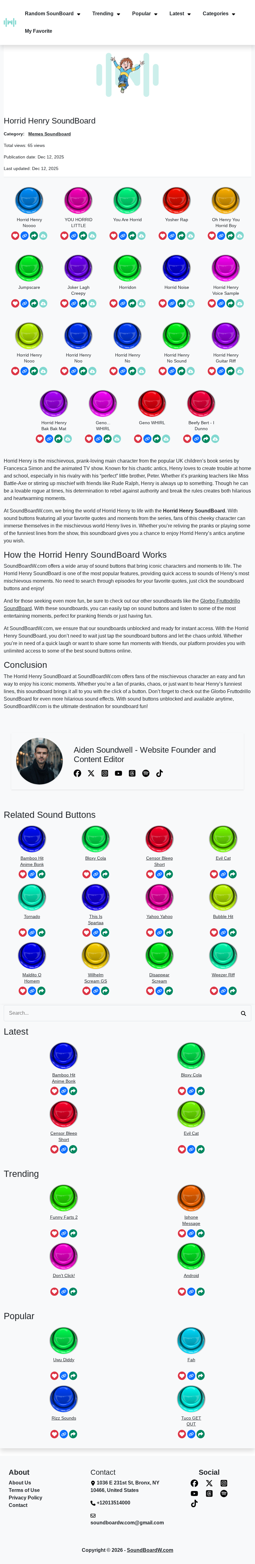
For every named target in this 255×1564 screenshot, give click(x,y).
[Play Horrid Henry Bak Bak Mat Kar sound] (53, 403)
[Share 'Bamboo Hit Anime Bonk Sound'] (41, 874)
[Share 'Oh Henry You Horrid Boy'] (230, 235)
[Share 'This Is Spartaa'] (105, 932)
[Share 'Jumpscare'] (34, 303)
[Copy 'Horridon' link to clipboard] (123, 303)
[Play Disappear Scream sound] (159, 955)
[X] (91, 772)
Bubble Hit (223, 916)
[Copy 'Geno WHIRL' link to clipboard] (147, 439)
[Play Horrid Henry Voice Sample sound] (225, 268)
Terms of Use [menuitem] (24, 1490)
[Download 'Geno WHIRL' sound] (166, 439)
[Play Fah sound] (191, 1340)
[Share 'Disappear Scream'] (169, 991)
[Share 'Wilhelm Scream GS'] (105, 991)
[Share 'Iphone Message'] (201, 1233)
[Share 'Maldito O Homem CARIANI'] (41, 991)
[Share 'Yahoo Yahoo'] (169, 932)
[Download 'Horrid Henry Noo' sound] (92, 371)
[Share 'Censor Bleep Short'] (169, 874)
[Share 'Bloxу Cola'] (105, 874)
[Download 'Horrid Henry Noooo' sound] (43, 235)
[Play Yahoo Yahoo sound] (159, 897)
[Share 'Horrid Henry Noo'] (83, 371)
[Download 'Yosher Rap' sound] (191, 235)
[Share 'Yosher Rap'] (181, 235)
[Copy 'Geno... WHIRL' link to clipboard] (98, 439)
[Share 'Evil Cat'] (233, 874)
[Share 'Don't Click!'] (73, 1292)
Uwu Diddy (63, 1359)
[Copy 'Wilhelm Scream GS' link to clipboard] (96, 991)
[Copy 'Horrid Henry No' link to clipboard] (123, 371)
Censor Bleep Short (159, 861)
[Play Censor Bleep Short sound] (159, 839)
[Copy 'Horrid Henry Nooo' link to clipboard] (25, 371)
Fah (191, 1359)
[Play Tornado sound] (32, 897)
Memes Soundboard (49, 133)
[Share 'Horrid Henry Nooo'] (34, 371)
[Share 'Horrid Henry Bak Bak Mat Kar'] (58, 439)
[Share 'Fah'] (201, 1376)
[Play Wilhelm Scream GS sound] (95, 955)
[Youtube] (119, 772)
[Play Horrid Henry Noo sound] (78, 336)
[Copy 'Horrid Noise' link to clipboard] (172, 303)
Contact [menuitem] (18, 1505)
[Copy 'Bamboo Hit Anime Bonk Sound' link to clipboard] (32, 874)
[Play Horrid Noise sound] (176, 268)
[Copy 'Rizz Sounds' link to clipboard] (64, 1434)
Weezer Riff (223, 974)
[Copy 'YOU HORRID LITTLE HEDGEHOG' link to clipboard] (74, 235)
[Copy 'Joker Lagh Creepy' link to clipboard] (74, 303)
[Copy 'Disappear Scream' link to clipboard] (159, 991)
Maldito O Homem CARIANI (31, 978)
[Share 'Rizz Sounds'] (73, 1434)
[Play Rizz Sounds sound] (63, 1399)
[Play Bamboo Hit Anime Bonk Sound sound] (32, 839)
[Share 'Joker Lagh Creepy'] (83, 303)
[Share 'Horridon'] (132, 303)
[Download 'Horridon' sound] (141, 303)
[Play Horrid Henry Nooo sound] (29, 336)
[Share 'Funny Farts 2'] (73, 1233)
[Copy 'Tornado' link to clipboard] (32, 932)
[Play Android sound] (191, 1256)
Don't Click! (64, 1275)
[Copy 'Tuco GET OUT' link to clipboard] (191, 1434)
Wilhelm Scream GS (95, 978)
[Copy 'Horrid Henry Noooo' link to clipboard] (25, 235)
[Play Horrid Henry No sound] (127, 336)
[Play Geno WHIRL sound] (152, 403)
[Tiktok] (159, 772)
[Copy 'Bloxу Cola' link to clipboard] (96, 874)
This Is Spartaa (96, 919)
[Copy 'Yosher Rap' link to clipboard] (172, 235)
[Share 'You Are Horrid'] (132, 235)
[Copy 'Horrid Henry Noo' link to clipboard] (74, 371)
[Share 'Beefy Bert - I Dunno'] (206, 439)
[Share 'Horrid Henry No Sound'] (181, 371)
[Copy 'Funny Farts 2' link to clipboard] (64, 1233)
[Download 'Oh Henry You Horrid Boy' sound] (240, 235)
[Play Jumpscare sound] (29, 268)
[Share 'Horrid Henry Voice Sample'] (230, 303)
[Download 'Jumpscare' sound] (43, 303)
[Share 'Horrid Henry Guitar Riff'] (230, 371)
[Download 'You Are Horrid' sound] (141, 235)
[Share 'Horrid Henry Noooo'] (34, 235)
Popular (19, 1316)
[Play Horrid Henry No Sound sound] (176, 336)
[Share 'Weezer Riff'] (233, 991)
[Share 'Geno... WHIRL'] (108, 439)
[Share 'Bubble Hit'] (233, 932)
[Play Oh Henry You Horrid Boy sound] (225, 200)
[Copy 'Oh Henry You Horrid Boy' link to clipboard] (221, 235)
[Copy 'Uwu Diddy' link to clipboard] (64, 1376)
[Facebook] (78, 772)
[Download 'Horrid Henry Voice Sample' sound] (240, 303)
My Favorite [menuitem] (38, 31)
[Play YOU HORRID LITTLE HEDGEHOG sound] (78, 200)
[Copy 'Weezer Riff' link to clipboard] (223, 991)
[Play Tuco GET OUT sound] (191, 1399)
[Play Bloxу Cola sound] (95, 839)
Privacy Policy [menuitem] (25, 1497)
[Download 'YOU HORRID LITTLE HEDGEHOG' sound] (92, 235)
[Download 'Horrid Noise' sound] (191, 303)
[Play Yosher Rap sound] (176, 200)
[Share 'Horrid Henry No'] (132, 371)
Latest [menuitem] (176, 13)
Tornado (32, 916)
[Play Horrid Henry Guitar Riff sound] (225, 336)
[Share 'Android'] (201, 1292)
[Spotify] (146, 772)
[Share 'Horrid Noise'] (181, 303)
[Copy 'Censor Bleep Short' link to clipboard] (159, 874)
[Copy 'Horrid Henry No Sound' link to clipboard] (172, 371)
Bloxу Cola (95, 858)
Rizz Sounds (64, 1418)
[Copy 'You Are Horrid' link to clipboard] (123, 235)
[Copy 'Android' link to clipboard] (191, 1292)
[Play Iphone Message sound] (191, 1198)
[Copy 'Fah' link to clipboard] (191, 1376)
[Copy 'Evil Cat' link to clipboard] (223, 874)
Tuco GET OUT (191, 1421)
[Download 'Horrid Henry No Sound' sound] (191, 371)
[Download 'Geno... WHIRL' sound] (117, 439)
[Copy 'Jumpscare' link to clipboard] (25, 303)
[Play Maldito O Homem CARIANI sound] (32, 955)
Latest (16, 1032)
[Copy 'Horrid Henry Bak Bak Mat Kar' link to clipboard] (49, 439)
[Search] (243, 1013)
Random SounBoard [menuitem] (49, 13)
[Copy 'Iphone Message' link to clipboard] (191, 1233)
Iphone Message (191, 1220)
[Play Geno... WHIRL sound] (103, 403)
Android (191, 1275)
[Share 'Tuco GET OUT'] (201, 1434)
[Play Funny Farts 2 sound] (63, 1198)
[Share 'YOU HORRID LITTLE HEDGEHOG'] (83, 235)
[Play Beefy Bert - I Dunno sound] (201, 403)
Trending (21, 1174)
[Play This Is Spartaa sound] (95, 897)
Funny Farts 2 (64, 1217)
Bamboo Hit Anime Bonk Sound (32, 861)
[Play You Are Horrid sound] (127, 200)
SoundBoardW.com (150, 1550)
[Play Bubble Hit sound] (223, 897)
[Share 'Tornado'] (41, 932)
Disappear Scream (159, 978)
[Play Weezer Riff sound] (223, 955)
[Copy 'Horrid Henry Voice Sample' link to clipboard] (221, 303)
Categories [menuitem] (216, 13)
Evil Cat (223, 858)
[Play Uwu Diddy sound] (63, 1340)
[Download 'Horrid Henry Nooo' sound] (43, 371)
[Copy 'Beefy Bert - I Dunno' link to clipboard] (196, 439)
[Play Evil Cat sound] (223, 839)
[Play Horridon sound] (127, 268)
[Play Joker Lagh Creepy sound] (78, 268)
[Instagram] (105, 772)
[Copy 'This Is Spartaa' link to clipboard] (96, 932)
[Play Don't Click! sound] (63, 1256)
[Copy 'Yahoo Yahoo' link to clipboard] (159, 932)
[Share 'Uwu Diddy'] (73, 1376)
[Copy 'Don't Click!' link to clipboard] (64, 1292)
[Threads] (132, 772)
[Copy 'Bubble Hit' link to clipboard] (223, 932)
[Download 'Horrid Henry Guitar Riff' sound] (240, 371)
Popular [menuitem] (141, 13)
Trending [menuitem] (103, 13)
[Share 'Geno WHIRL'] (157, 439)
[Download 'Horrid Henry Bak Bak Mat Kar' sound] (68, 439)
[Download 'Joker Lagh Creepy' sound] (92, 303)
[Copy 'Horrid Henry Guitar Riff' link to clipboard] (221, 371)
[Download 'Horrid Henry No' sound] (141, 371)
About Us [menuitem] (20, 1482)
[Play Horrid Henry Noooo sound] (29, 200)
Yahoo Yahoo (159, 916)
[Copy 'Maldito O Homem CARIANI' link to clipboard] (32, 991)
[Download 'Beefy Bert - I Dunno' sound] (215, 439)
